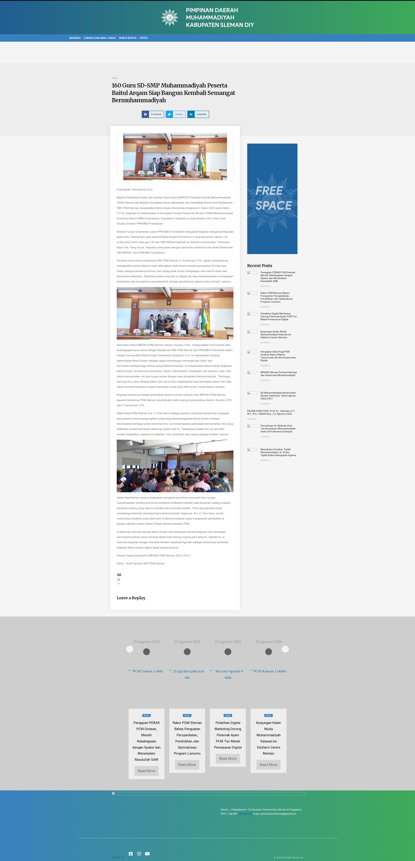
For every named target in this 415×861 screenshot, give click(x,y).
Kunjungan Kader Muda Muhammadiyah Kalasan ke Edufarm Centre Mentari (276, 334)
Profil (144, 38)
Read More (146, 771)
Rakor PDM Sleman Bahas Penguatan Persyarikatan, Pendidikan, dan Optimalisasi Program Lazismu (277, 297)
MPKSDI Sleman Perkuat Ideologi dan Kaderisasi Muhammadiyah (279, 374)
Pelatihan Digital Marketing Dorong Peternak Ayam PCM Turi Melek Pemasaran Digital (279, 316)
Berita (146, 715)
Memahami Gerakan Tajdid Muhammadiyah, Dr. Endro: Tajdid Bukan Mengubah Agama (278, 452)
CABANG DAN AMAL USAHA (100, 38)
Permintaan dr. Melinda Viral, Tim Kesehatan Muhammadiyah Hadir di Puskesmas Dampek (278, 428)
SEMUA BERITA (127, 38)
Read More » (266, 286)
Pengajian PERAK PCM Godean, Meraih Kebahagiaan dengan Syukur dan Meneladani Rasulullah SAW (278, 277)
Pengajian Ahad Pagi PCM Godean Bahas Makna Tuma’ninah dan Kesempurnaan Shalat (278, 356)
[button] (153, 114)
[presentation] (129, 649)
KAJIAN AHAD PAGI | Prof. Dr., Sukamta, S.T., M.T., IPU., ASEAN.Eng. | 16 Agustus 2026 (271, 412)
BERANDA (75, 38)
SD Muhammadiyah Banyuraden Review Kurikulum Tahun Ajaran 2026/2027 (278, 395)
